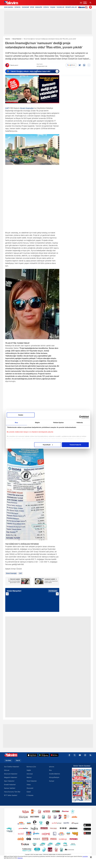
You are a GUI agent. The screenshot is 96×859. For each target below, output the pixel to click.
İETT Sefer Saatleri (10, 795)
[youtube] (79, 755)
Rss (50, 770)
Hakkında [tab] (80, 422)
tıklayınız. (20, 858)
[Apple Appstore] (32, 755)
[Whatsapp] (84, 65)
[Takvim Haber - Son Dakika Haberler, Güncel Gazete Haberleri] (11, 2)
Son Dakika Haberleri (11, 767)
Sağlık (29, 770)
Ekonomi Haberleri (10, 774)
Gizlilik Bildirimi (54, 774)
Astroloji (30, 774)
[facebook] (69, 755)
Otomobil (30, 788)
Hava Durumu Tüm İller (12, 792)
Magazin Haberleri (10, 777)
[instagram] (85, 755)
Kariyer (51, 781)
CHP (7, 108)
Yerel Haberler (32, 781)
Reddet (20, 415)
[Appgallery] (54, 755)
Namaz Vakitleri (9, 788)
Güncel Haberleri (16, 39)
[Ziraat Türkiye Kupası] (90, 7)
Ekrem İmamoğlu (26, 108)
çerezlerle (85, 856)
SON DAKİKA (8, 7)
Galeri (29, 792)
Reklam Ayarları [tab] (58, 422)
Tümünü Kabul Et (75, 444)
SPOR (32, 7)
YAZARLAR (60, 7)
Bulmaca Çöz (31, 767)
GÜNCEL (17, 7)
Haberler (7, 39)
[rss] (90, 755)
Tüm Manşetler (53, 591)
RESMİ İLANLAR (71, 7)
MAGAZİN (38, 7)
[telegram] (79, 65)
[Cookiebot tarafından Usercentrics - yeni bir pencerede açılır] (80, 417)
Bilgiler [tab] (37, 422)
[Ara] (90, 2)
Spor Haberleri (9, 781)
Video (29, 784)
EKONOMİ (25, 7)
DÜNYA (46, 7)
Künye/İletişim (54, 777)
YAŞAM (52, 7)
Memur (29, 777)
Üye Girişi (8, 760)
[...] (89, 65)
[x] (74, 755)
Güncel (6, 770)
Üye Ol (18, 760)
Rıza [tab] (16, 422)
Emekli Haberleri (10, 784)
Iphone (51, 767)
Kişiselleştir (47, 444)
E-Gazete (30, 795)
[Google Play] (43, 755)
